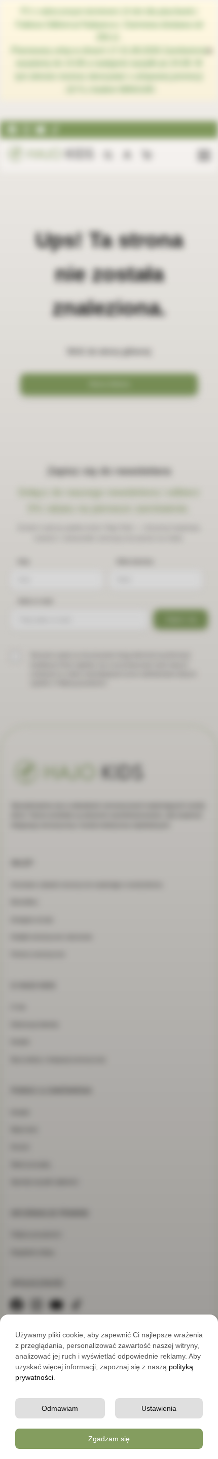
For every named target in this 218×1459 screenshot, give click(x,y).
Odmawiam (60, 1408)
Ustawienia (158, 1408)
